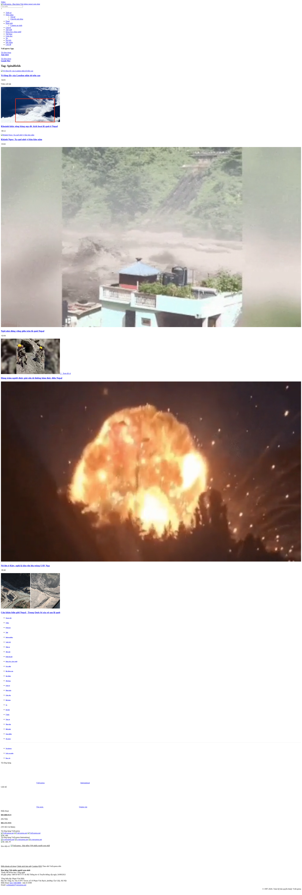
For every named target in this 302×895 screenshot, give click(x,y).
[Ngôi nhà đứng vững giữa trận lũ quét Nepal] (151, 327)
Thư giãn (8, 724)
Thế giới (9, 30)
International (85, 783)
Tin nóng (8, 738)
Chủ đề (8, 45)
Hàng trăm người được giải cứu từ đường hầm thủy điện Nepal (31, 378)
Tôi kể (12, 17)
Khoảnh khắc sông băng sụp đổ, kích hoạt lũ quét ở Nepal (29, 126)
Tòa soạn (40, 807)
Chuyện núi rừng (16, 19)
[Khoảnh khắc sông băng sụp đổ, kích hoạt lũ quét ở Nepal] (30, 122)
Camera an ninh (16, 25)
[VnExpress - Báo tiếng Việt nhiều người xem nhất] (20, 4)
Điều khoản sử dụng (8, 866)
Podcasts (8, 627)
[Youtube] (151, 866)
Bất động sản (9, 671)
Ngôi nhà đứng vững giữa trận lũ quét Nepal (22, 331)
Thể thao (9, 34)
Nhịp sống (9, 15)
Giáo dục (9, 36)
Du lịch (8, 40)
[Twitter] (115, 866)
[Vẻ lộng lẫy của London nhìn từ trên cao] (17, 71)
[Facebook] (79, 866)
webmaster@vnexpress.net (16, 885)
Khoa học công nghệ (13, 32)
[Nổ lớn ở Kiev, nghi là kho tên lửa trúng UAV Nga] (151, 561)
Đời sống (8, 700)
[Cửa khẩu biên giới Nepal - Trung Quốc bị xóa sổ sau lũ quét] (30, 608)
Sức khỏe (9, 42)
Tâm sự (8, 719)
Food (8, 21)
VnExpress (40, 783)
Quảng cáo (83, 807)
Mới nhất (8, 729)
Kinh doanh (9, 656)
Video (3, 2)
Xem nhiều (9, 734)
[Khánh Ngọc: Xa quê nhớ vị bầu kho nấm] (17, 135)
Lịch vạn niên (9, 753)
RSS (40, 866)
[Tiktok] (187, 866)
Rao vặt (8, 758)
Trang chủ (8, 618)
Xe (7, 38)
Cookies (35, 866)
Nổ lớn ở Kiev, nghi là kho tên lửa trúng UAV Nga (25, 565)
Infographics (9, 637)
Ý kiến (7, 714)
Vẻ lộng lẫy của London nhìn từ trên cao (20, 75)
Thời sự (8, 13)
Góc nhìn (8, 666)
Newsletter (9, 748)
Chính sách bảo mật (24, 866)
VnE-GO (8, 642)
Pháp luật (9, 23)
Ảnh (7, 632)
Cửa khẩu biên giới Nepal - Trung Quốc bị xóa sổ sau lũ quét (30, 612)
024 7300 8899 (15, 883)
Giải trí (8, 28)
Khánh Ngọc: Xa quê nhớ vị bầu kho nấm (21, 139)
